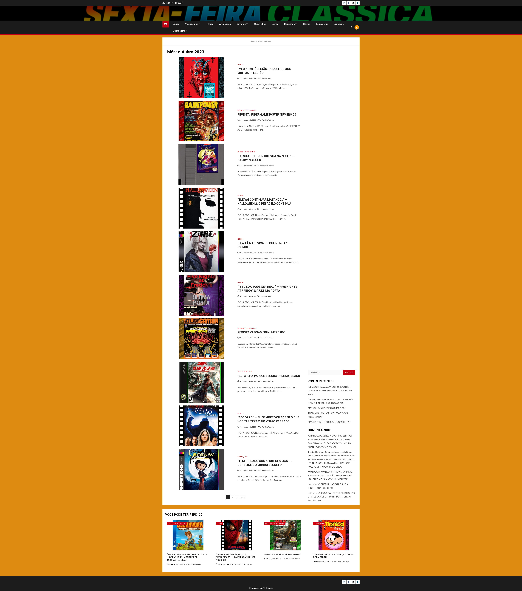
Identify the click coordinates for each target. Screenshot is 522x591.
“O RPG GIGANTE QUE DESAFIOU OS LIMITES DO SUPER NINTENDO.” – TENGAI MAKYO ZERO (331, 497)
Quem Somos (180, 31)
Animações (225, 24)
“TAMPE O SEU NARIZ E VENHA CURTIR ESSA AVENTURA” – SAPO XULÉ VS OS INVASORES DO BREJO (331, 463)
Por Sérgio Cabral (265, 78)
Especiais (339, 24)
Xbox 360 (248, 372)
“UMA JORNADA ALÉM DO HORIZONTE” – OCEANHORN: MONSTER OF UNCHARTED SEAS (330, 390)
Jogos (176, 24)
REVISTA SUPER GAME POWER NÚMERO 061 (267, 114)
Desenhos (289, 24)
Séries (306, 24)
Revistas (241, 24)
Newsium (254, 588)
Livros (275, 24)
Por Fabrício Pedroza (266, 120)
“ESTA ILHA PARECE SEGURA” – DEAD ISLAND (268, 376)
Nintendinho (249, 152)
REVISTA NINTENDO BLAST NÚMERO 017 (329, 422)
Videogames (191, 24)
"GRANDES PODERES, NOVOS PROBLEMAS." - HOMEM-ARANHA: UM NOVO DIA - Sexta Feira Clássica (330, 439)
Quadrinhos (260, 24)
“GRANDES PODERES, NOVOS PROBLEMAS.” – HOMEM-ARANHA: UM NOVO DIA (235, 557)
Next (242, 497)
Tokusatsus (322, 24)
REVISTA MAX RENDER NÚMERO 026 (326, 408)
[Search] (351, 27)
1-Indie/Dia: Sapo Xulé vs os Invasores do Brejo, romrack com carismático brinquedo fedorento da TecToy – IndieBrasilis (331, 455)
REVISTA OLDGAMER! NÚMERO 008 (261, 332)
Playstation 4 (180, 523)
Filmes (210, 24)
